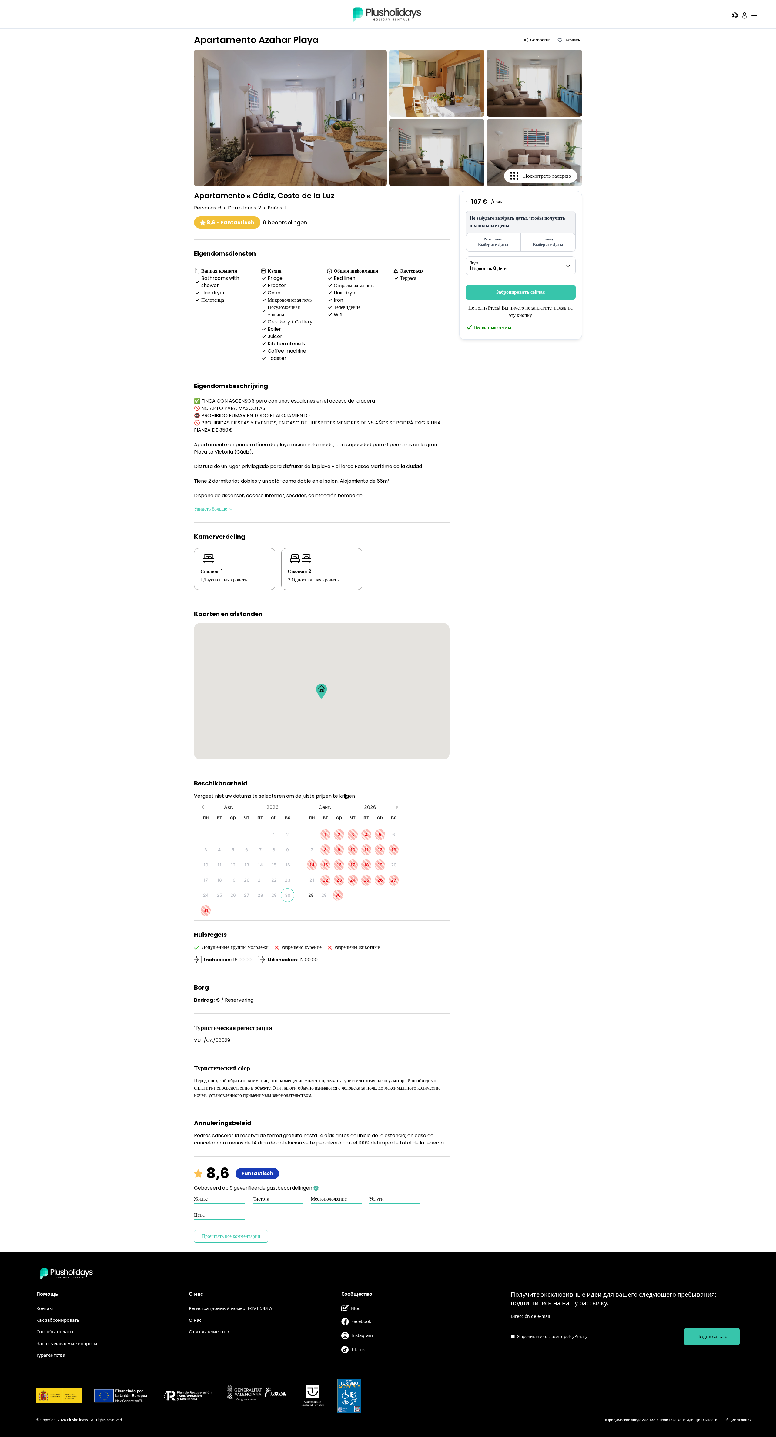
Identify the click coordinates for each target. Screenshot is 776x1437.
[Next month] (396, 807)
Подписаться (712, 1336)
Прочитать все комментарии (231, 1236)
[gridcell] (274, 834)
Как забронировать (57, 1320)
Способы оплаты (54, 1331)
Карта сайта (588, 1419)
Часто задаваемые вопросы (66, 1343)
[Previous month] (202, 807)
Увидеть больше (210, 508)
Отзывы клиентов (209, 1331)
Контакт (45, 1308)
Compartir (540, 39)
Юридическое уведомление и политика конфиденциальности (661, 1419)
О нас (195, 1320)
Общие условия (738, 1419)
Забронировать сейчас (520, 292)
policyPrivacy (575, 1336)
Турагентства (50, 1355)
